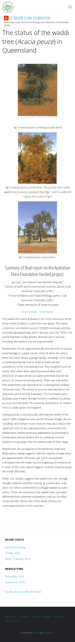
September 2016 (15, 582)
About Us (10, 616)
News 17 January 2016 (17, 559)
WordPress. (48, 632)
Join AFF (47, 616)
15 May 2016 (12, 553)
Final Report (46, 311)
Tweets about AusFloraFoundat (23, 591)
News (35, 616)
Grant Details (29, 311)
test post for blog (15, 547)
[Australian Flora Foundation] (8, 7)
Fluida (36, 632)
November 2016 (14, 576)
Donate (59, 616)
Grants (24, 616)
